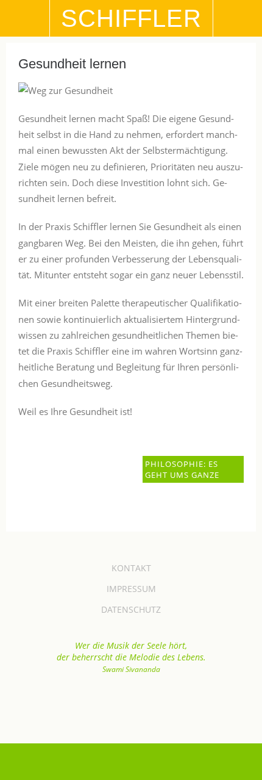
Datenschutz (131, 609)
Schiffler (131, 18)
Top (131, 704)
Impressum (131, 588)
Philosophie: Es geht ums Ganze (182, 469)
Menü (25, 18)
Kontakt (131, 568)
